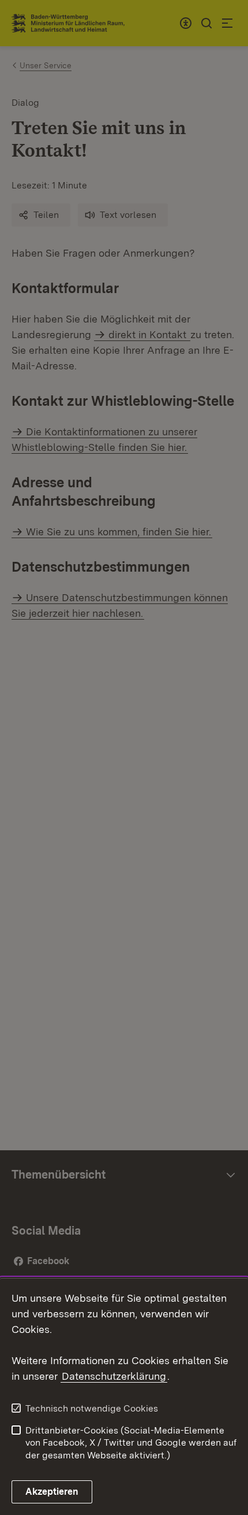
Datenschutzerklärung (114, 1376)
